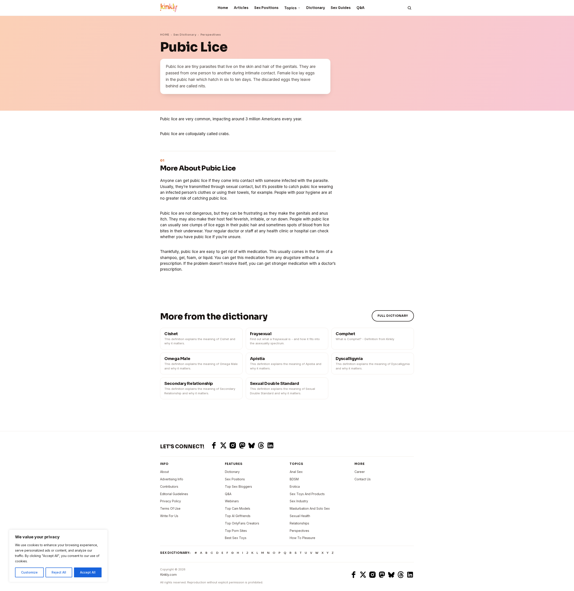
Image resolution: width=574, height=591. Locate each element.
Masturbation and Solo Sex (310, 508)
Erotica (295, 486)
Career (359, 472)
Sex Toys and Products (307, 494)
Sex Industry (299, 501)
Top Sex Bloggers (238, 486)
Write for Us (169, 516)
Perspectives (210, 34)
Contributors (169, 486)
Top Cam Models (237, 508)
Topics (290, 8)
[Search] (409, 7)
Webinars (232, 501)
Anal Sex (296, 472)
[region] (58, 556)
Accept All (88, 572)
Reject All (59, 572)
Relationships (299, 523)
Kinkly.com (168, 574)
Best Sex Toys (235, 538)
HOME (164, 34)
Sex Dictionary (184, 34)
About (164, 472)
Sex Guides (341, 8)
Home (223, 8)
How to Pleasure (302, 538)
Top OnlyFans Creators (242, 523)
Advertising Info (171, 479)
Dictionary (315, 8)
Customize (29, 572)
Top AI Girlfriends (237, 516)
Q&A (361, 8)
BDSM (294, 479)
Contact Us (362, 479)
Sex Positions (266, 8)
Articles (241, 8)
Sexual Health (300, 516)
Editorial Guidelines (174, 494)
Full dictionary (393, 316)
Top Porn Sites (236, 531)
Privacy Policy (170, 501)
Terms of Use (170, 508)
